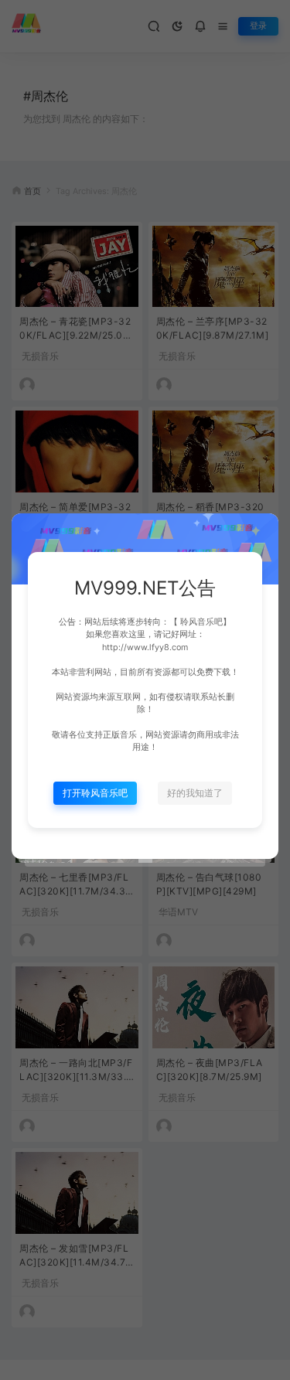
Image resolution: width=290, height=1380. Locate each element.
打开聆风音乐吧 (95, 793)
